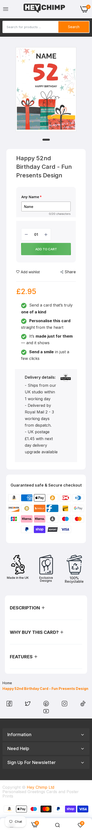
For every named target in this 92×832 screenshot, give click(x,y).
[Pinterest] (47, 704)
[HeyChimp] (44, 9)
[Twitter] (28, 704)
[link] (57, 825)
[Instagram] (65, 704)
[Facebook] (10, 704)
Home (7, 683)
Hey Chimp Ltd (40, 787)
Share (70, 271)
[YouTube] (46, 712)
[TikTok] (83, 704)
